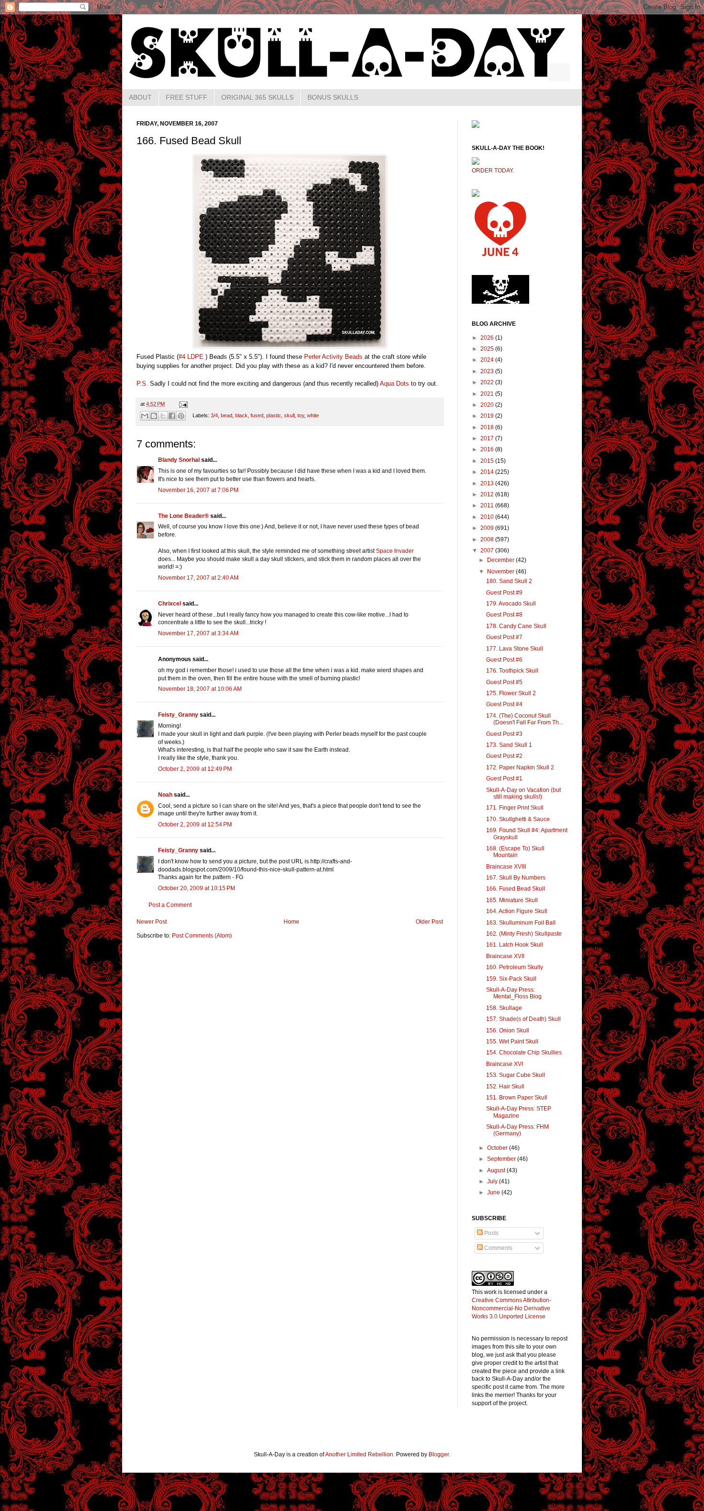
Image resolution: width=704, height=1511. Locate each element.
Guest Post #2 (504, 756)
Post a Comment (170, 905)
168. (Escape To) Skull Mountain (515, 852)
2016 (487, 449)
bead (226, 415)
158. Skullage (504, 1008)
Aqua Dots (394, 383)
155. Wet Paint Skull (512, 1041)
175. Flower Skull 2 (511, 693)
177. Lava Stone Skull (514, 648)
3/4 (214, 415)
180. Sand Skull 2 (509, 581)
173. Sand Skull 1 (509, 745)
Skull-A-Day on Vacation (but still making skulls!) (523, 793)
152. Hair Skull (505, 1086)
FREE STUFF (186, 97)
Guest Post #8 (504, 614)
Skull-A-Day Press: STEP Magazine (518, 1112)
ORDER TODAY (492, 170)
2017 (487, 438)
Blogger (439, 1454)
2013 (487, 483)
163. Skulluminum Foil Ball (521, 922)
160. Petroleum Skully (514, 967)
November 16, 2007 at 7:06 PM (198, 490)
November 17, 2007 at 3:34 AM (198, 633)
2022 (487, 382)
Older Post (429, 921)
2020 (487, 404)
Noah (165, 794)
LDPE (195, 356)
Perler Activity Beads (333, 356)
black (241, 415)
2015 (487, 461)
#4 (182, 356)
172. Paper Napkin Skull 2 (520, 767)
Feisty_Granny (178, 714)
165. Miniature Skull (512, 900)
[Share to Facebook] (172, 416)
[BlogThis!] (154, 416)
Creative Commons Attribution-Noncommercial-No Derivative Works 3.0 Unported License (511, 1308)
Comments (497, 1248)
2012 (487, 494)
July (493, 1181)
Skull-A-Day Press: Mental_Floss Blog (514, 993)
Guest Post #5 (504, 682)
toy (300, 415)
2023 (487, 371)
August (497, 1170)
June (494, 1192)
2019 (487, 415)
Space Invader (395, 551)
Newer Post (151, 921)
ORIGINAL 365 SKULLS (257, 97)
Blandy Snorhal (179, 460)
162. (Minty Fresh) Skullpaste (524, 933)
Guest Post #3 (504, 734)
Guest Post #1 (504, 778)
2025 (487, 348)
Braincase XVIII (506, 866)
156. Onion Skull (507, 1030)
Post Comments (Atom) (202, 935)
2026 (487, 337)
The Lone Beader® (183, 516)
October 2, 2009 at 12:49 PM (195, 769)
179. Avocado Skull (511, 603)
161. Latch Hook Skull (514, 944)
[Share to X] (163, 416)
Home (291, 921)
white (313, 415)
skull (289, 415)
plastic (273, 415)
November (501, 571)
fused (256, 415)
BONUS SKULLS (332, 97)
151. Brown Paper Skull (516, 1097)
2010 (487, 517)
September (502, 1159)
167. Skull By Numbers (515, 877)
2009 (487, 528)
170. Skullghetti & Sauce (518, 819)
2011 (487, 505)
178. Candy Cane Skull (516, 626)
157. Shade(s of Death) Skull (523, 1019)
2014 (487, 472)
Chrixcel (169, 603)
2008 (487, 539)
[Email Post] (182, 404)
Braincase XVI (504, 1064)
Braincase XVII (505, 956)
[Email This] (144, 416)
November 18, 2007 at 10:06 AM (200, 689)
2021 (487, 393)
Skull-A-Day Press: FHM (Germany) (517, 1130)
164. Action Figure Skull (516, 911)
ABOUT (140, 97)
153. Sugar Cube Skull (515, 1075)
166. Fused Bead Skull (515, 888)
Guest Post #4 (504, 704)
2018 (487, 427)
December (501, 560)
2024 (487, 359)
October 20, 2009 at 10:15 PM (196, 888)
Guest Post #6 (504, 659)
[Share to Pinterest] (181, 416)
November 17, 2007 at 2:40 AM (198, 577)
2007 (487, 550)
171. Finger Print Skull (515, 807)
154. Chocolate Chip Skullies (524, 1052)
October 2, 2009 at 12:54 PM (195, 824)
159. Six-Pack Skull (511, 978)
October (498, 1148)
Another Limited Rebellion (359, 1454)
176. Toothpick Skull (512, 670)
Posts (491, 1233)
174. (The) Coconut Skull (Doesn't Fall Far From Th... (524, 719)
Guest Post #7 (504, 637)
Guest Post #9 (504, 592)
